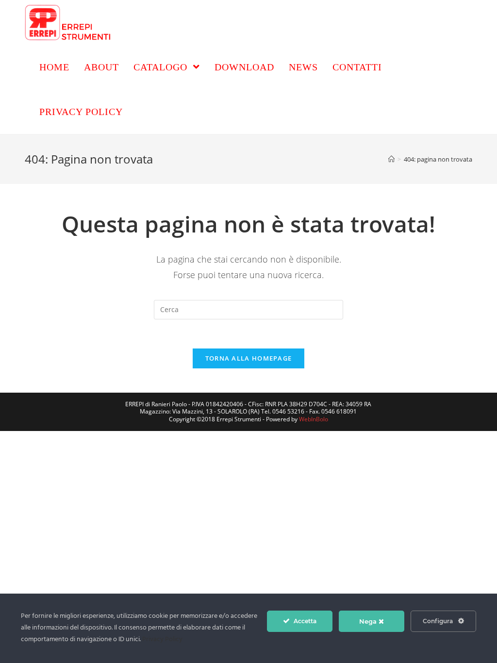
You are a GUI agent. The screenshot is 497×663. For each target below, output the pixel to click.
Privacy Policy (162, 639)
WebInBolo (313, 419)
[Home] (391, 159)
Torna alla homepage (248, 358)
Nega (369, 621)
